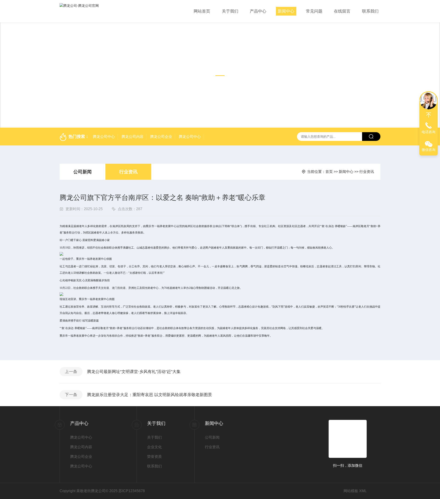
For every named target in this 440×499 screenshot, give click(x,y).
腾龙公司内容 (132, 137)
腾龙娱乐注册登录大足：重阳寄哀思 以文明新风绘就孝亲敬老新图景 (149, 394)
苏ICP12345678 (131, 491)
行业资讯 (128, 171)
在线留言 (342, 11)
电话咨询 (428, 132)
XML (363, 491)
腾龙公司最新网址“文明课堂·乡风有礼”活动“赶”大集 (134, 371)
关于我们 (230, 11)
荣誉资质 (154, 457)
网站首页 (202, 11)
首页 (329, 172)
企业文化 (154, 447)
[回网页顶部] (428, 115)
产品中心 (258, 11)
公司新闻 (82, 171)
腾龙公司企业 (161, 137)
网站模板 (351, 491)
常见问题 (314, 11)
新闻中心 (286, 11)
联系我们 (370, 11)
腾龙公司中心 (104, 137)
